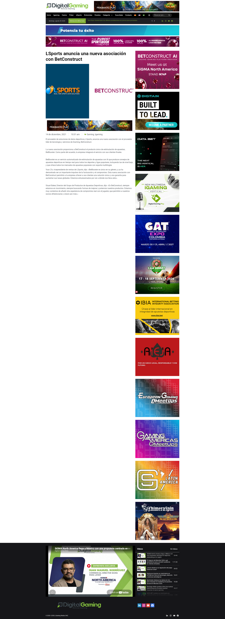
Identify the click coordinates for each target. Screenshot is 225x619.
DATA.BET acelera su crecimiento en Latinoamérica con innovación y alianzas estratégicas (160, 594)
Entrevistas (88, 15)
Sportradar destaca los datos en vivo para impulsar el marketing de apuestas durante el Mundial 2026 (159, 581)
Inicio (49, 15)
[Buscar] (169, 15)
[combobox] (160, 15)
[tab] (157, 555)
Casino (64, 15)
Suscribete (119, 15)
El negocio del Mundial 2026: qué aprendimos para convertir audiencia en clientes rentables (158, 562)
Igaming (56, 15)
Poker (71, 15)
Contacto (128, 15)
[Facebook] (172, 21)
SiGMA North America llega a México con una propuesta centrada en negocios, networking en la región (160, 555)
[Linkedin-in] (162, 21)
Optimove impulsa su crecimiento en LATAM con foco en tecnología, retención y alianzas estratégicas (159, 575)
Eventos (98, 15)
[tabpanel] (90, 571)
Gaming (90, 134)
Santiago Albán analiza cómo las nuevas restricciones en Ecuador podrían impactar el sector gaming (160, 588)
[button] (77, 20)
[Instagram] (165, 21)
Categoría (106, 15)
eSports (79, 15)
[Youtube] (169, 21)
